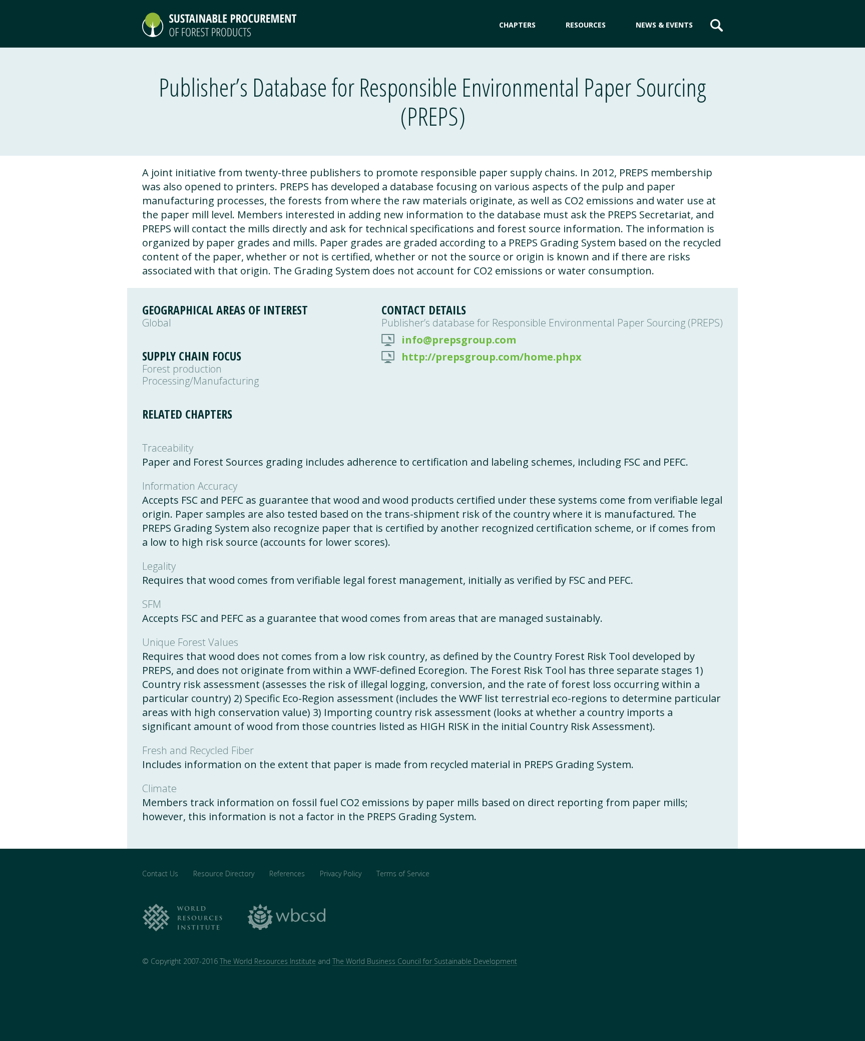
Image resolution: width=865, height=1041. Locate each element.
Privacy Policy (340, 873)
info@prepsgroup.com (458, 340)
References (287, 873)
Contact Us (160, 873)
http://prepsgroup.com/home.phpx (491, 357)
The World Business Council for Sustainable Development (424, 961)
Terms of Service (402, 873)
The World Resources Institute (268, 961)
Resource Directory (223, 873)
